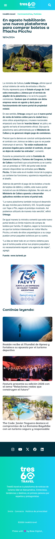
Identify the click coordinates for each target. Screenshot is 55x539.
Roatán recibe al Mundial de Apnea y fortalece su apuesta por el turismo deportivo (26, 347)
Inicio (10, 511)
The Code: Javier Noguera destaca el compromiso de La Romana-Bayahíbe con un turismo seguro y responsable (26, 426)
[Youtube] (20, 449)
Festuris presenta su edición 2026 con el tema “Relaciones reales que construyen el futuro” (26, 386)
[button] (5, 5)
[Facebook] (35, 449)
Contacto (19, 511)
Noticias (37, 14)
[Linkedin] (42, 449)
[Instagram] (12, 449)
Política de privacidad (36, 511)
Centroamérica (24, 14)
